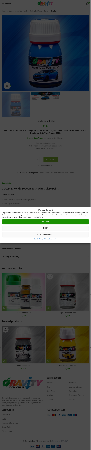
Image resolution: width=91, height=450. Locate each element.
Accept (45, 222)
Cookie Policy (38, 239)
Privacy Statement (50, 239)
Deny (45, 228)
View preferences (45, 235)
